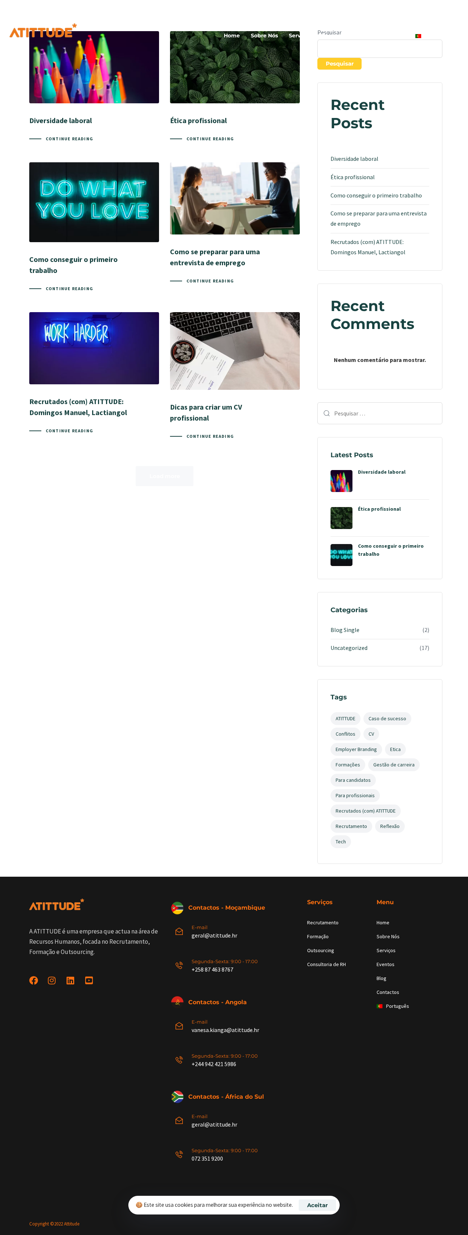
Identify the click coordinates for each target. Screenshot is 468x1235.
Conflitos (345, 734)
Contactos (390, 35)
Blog (360, 35)
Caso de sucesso (387, 718)
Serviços (300, 35)
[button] (454, 8)
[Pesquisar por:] (379, 413)
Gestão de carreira (394, 764)
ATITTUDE (345, 718)
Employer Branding (356, 749)
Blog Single (345, 629)
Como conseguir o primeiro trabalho (376, 195)
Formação (318, 936)
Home (232, 35)
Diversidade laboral (354, 158)
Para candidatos (353, 780)
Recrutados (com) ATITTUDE (366, 810)
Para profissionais (355, 795)
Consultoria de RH (326, 964)
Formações (348, 764)
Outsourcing (320, 950)
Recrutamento (351, 826)
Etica (395, 749)
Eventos (332, 35)
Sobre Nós (264, 35)
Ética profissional (353, 177)
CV (371, 734)
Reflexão (390, 826)
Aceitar (317, 1205)
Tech (341, 841)
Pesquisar (340, 63)
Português (439, 35)
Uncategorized (349, 647)
